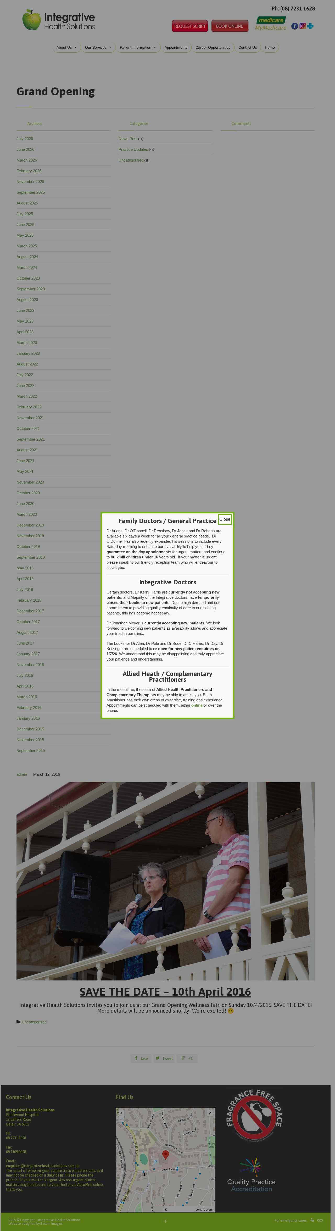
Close (224, 519)
